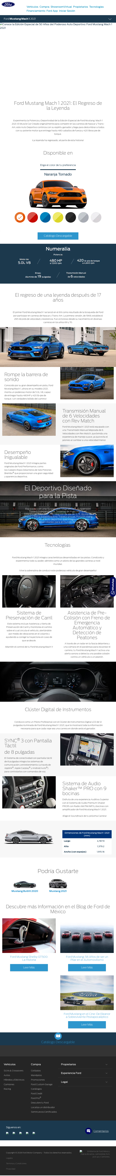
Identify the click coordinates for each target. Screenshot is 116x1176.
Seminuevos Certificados (44, 1112)
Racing (7, 1089)
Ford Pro (36, 1098)
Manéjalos (36, 1075)
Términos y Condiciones (16, 1163)
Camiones (9, 1084)
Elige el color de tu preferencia (58, 165)
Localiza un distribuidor (43, 1107)
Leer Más (29, 967)
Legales (9, 1158)
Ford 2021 (20, 18)
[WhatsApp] (112, 586)
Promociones (38, 1080)
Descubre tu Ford (40, 1102)
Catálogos (36, 1089)
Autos (7, 1075)
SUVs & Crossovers (13, 1070)
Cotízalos (36, 1070)
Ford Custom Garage (41, 1084)
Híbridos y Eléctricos (14, 1080)
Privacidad (10, 1169)
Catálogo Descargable (58, 236)
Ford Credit (36, 1093)
